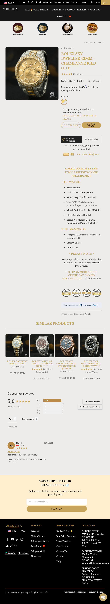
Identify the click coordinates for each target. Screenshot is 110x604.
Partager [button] (14, 461)
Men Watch (85, 314)
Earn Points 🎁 (38, 546)
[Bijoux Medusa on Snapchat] (36, 3)
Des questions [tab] (27, 419)
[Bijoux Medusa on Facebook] (20, 3)
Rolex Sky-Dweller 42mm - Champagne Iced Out (27, 459)
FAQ (58, 561)
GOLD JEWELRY (41, 10)
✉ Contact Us (70, 3)
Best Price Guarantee (66, 536)
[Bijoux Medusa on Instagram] (32, 3)
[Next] (102, 358)
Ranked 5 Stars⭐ (64, 531)
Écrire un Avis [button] (94, 401)
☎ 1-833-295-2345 (54, 3)
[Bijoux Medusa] (10, 9)
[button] (103, 597)
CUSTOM (69, 10)
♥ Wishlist (62, 16)
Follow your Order (40, 541)
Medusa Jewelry (20, 592)
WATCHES (57, 10)
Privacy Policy (96, 592)
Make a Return (38, 536)
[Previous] (8, 358)
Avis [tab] (10, 419)
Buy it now (91, 125)
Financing (36, 556)
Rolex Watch (67, 48)
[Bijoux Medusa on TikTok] (40, 3)
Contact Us (61, 551)
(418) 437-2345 (92, 540)
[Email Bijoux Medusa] (44, 3)
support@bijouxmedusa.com (95, 563)
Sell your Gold (38, 551)
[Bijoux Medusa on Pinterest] (28, 3)
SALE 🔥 (28, 10)
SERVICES (82, 10)
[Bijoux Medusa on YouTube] (24, 3)
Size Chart (94, 81)
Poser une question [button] (91, 407)
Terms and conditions (75, 592)
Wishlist (35, 531)
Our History (62, 546)
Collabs (59, 556)
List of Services (63, 541)
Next (100, 42)
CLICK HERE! (93, 278)
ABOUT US (95, 10)
